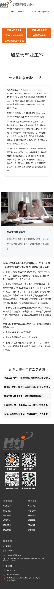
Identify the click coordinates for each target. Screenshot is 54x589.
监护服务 (32, 511)
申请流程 (7, 525)
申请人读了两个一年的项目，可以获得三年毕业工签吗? (27, 378)
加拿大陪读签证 (39, 30)
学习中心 (32, 506)
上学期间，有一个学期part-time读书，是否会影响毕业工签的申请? (27, 405)
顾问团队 (7, 511)
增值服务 (32, 530)
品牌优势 (7, 520)
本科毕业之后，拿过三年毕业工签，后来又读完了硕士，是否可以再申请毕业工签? (27, 387)
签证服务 (32, 515)
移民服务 (32, 520)
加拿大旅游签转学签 (14, 41)
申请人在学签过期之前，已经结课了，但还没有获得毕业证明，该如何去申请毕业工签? (27, 414)
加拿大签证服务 (14, 30)
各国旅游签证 (39, 35)
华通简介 (7, 506)
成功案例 (7, 515)
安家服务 (32, 525)
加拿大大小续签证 (14, 35)
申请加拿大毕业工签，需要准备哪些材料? (23, 396)
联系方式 (7, 530)
